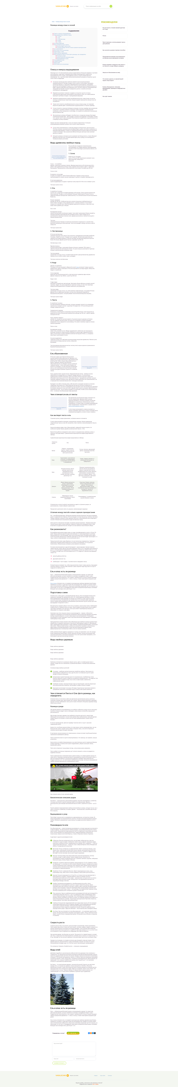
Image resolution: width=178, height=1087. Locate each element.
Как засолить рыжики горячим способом (114, 50)
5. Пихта (59, 42)
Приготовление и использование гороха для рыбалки (114, 42)
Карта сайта (102, 1075)
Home (53, 21)
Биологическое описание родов (65, 57)
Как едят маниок (107, 96)
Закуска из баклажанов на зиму (111, 72)
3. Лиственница (61, 39)
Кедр (77, 267)
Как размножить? (58, 48)
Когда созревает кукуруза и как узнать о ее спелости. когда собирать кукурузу (114, 65)
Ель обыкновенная (59, 43)
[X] (95, 1033)
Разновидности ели (59, 60)
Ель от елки (53, 583)
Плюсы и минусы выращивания (62, 33)
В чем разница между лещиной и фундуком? (89, 367)
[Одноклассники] (91, 1033)
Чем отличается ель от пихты (61, 44)
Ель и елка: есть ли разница (61, 50)
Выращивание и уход (62, 58)
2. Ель (58, 37)
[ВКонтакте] (89, 1033)
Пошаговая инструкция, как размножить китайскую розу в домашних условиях (114, 57)
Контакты (110, 1075)
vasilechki (62, 6)
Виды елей (57, 62)
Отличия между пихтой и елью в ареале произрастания (71, 47)
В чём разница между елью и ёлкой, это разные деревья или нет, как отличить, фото (59, 157)
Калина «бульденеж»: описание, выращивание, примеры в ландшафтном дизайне (114, 88)
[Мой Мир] (93, 1033)
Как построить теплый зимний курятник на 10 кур (114, 28)
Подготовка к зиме (59, 51)
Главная (95, 1075)
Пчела (104, 35)
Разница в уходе (61, 55)
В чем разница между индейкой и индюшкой (58, 408)
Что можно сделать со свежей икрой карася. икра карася (113, 79)
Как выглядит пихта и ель (63, 46)
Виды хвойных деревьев (60, 53)
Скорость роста (58, 61)
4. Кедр (59, 40)
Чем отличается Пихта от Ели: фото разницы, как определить (70, 54)
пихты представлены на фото (76, 406)
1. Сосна (59, 36)
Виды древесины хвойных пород (62, 35)
